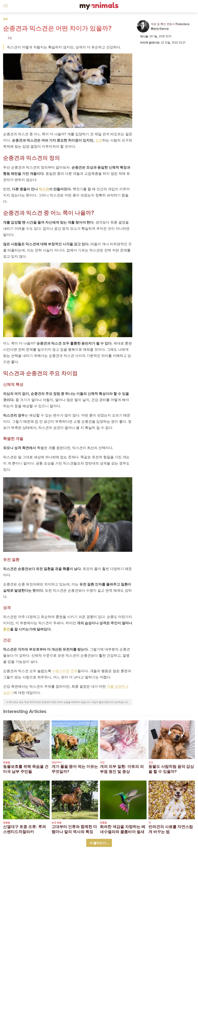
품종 (5, 18)
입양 (98, 140)
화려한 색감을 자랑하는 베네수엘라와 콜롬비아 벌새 (122, 829)
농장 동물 (56, 822)
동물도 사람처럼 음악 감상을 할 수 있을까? (171, 769)
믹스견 (44, 189)
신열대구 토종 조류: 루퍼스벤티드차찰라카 (24, 829)
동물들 (6, 762)
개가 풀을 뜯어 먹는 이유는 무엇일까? (75, 769)
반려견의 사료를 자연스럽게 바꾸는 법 (170, 829)
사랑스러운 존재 (65, 671)
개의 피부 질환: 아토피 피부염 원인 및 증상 (122, 769)
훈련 (6, 629)
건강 (102, 762)
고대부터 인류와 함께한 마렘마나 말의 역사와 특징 (74, 829)
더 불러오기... (99, 843)
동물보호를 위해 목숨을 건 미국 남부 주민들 (26, 769)
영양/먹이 (57, 762)
